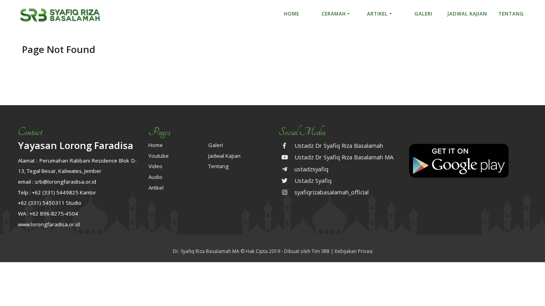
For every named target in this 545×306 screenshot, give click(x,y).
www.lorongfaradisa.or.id (49, 224)
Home (291, 13)
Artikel (377, 13)
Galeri (423, 13)
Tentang (511, 13)
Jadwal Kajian (467, 13)
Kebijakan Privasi (354, 251)
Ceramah (334, 13)
